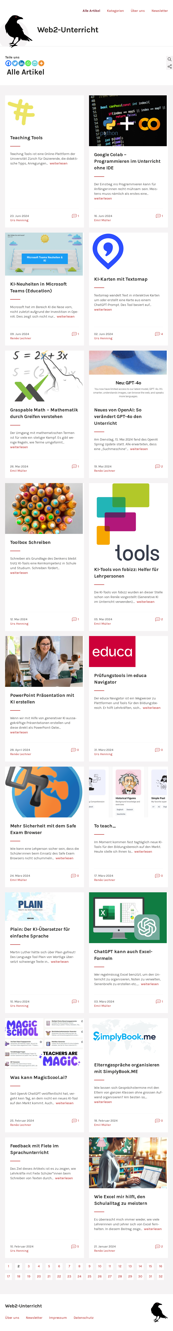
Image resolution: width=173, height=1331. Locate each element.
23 (69, 1276)
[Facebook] (8, 63)
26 (100, 1276)
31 (150, 1276)
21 (49, 1276)
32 (161, 1276)
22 (59, 1276)
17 (8, 1276)
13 (130, 1266)
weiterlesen (59, 163)
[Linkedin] (21, 63)
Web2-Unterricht (67, 29)
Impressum (58, 1318)
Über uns (138, 11)
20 (39, 1276)
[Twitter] (15, 63)
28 (120, 1276)
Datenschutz (84, 1318)
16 (160, 1266)
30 (140, 1276)
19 (28, 1276)
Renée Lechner (20, 338)
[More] (41, 63)
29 (130, 1276)
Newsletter (160, 11)
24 (79, 1276)
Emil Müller (102, 220)
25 (89, 1276)
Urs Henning (19, 220)
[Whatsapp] (28, 63)
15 (150, 1266)
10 (99, 1266)
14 (140, 1266)
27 (110, 1276)
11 (110, 1266)
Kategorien (115, 11)
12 (119, 1266)
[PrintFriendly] (35, 63)
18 (18, 1276)
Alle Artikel (91, 11)
